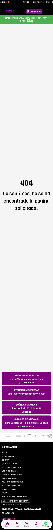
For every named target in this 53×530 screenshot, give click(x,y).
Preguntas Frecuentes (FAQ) (14, 496)
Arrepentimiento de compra (15, 501)
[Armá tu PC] (34, 11)
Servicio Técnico (9, 489)
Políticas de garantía (11, 467)
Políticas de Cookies (11, 486)
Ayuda (4, 493)
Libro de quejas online (12, 504)
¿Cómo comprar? (9, 471)
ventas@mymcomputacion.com (26, 379)
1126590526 (27, 382)
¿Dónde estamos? (9, 464)
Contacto (6, 460)
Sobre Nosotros (9, 456)
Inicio (4, 453)
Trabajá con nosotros (12, 475)
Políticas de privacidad (12, 482)
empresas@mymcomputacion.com (26, 393)
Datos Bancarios (9, 478)
